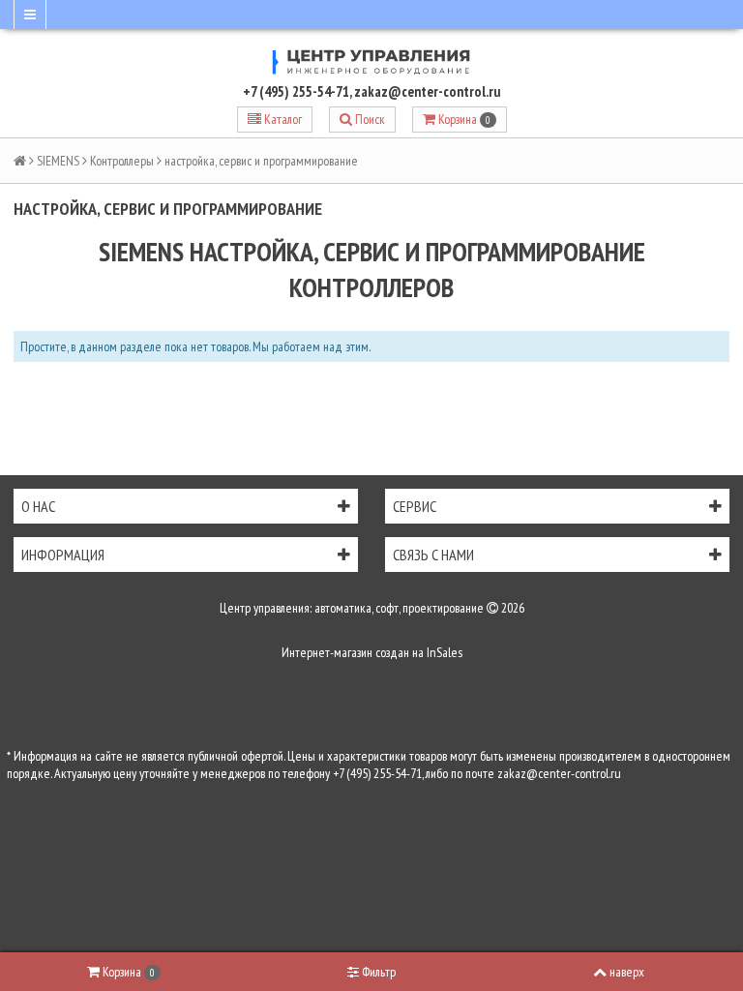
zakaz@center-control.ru (427, 91)
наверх (626, 971)
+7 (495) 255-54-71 (296, 91)
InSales (444, 652)
